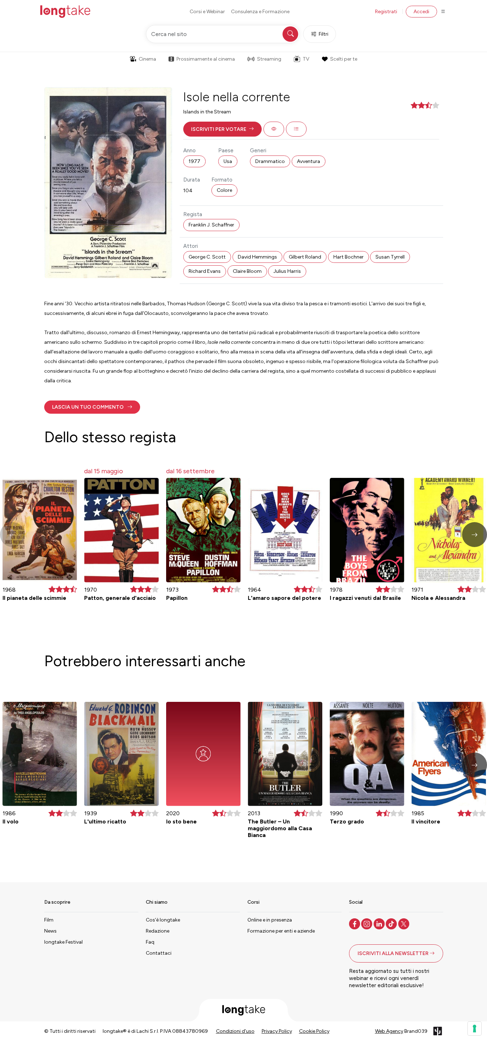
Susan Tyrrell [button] (390, 257)
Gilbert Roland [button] (305, 257)
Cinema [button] (147, 59)
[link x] (404, 923)
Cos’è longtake (163, 920)
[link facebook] (355, 923)
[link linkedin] (380, 923)
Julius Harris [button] (287, 271)
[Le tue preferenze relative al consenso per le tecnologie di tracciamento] (474, 1028)
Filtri (323, 34)
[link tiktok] (392, 923)
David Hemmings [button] (257, 257)
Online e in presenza (269, 920)
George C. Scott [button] (207, 257)
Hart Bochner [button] (348, 257)
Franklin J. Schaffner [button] (211, 225)
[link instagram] (367, 923)
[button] (222, 129)
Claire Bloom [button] (247, 271)
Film (48, 920)
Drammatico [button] (270, 161)
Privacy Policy (277, 1031)
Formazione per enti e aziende (281, 931)
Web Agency (389, 1031)
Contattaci (158, 953)
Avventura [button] (308, 161)
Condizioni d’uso (235, 1031)
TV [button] (306, 59)
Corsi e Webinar (207, 12)
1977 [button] (194, 161)
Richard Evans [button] (205, 271)
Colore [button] (224, 190)
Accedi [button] (421, 12)
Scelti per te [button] (343, 59)
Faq (150, 942)
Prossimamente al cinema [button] (205, 59)
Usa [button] (228, 161)
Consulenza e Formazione (260, 12)
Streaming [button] (269, 59)
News (50, 931)
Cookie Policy (314, 1031)
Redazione (157, 931)
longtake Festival (63, 942)
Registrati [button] (386, 12)
